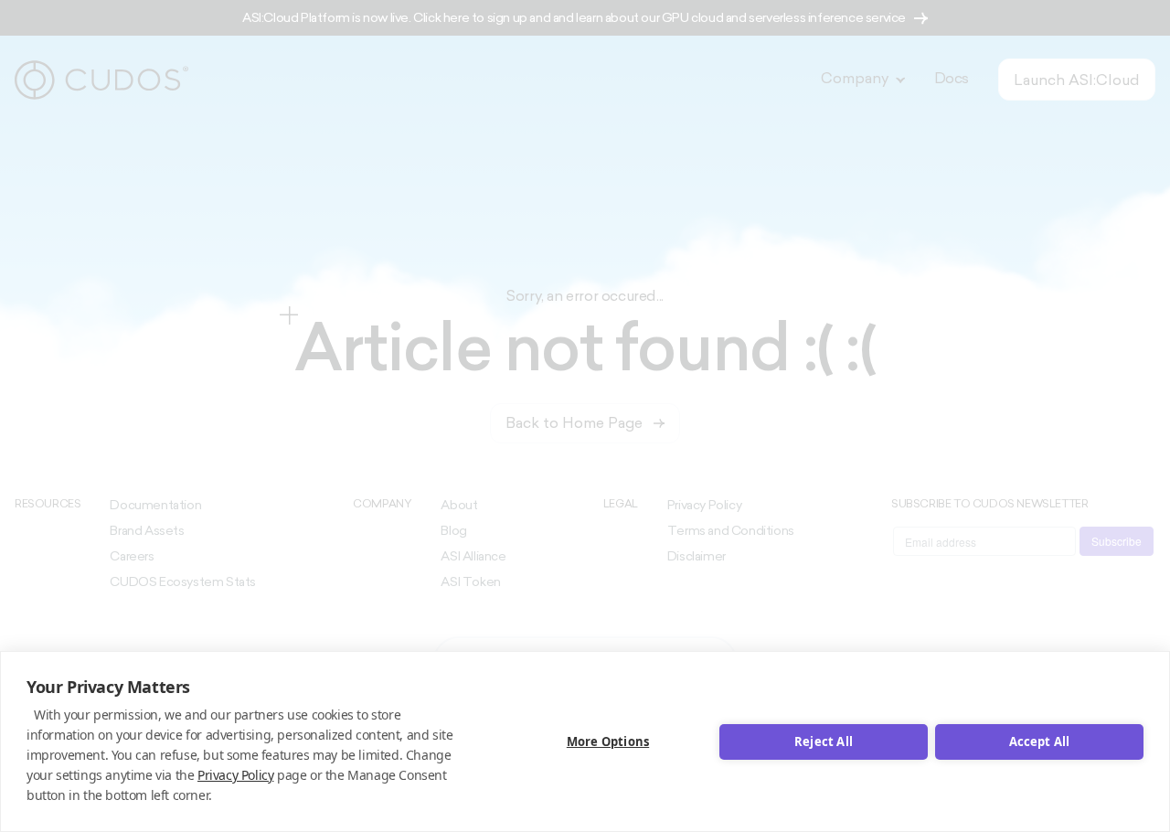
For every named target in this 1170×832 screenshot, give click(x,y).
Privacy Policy (235, 775)
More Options (608, 741)
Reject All (823, 741)
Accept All (1039, 741)
